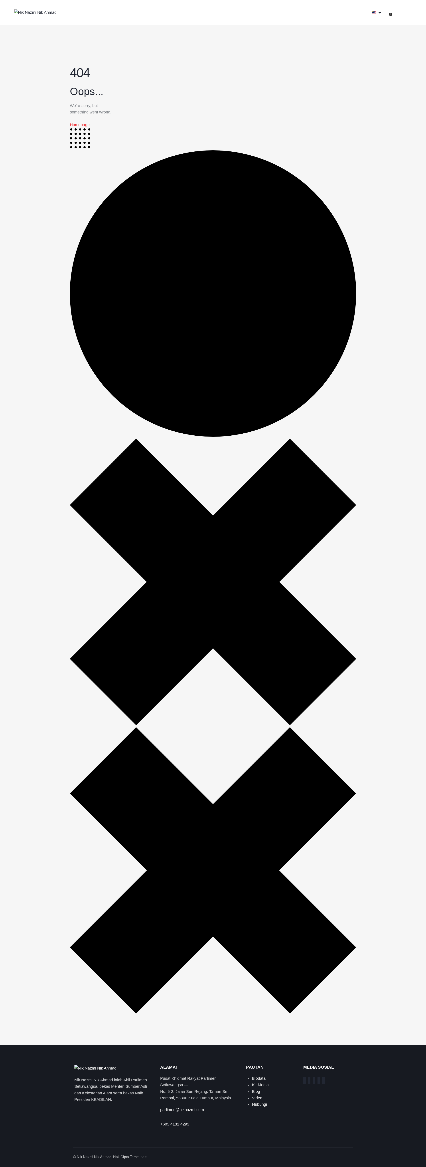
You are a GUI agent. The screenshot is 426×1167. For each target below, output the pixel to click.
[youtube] (323, 1080)
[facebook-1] (304, 1080)
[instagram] (314, 1080)
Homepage (80, 125)
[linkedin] (319, 1080)
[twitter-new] (309, 1080)
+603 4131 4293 (174, 1124)
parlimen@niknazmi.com (182, 1109)
